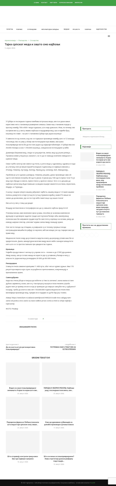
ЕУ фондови (31, 29)
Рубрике (19, 29)
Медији (66, 29)
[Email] (105, 36)
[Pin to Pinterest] (51, 319)
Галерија (88, 29)
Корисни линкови (65, 2)
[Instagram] (101, 36)
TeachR (92, 483)
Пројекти (76, 29)
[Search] (110, 29)
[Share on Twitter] (49, 319)
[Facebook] (96, 36)
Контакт (44, 2)
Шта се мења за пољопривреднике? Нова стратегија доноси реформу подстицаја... (59, 459)
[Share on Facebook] (47, 319)
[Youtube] (103, 36)
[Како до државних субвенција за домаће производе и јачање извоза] (59, 408)
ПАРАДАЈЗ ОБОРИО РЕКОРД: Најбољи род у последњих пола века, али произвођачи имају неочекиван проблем (103, 179)
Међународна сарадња (50, 29)
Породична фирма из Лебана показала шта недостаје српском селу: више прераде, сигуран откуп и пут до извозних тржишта (103, 205)
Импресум (78, 2)
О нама (36, 2)
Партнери (53, 2)
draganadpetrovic (28, 327)
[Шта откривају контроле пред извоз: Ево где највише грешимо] (23, 442)
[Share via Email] (53, 319)
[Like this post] (44, 319)
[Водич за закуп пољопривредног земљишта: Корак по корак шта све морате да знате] (23, 373)
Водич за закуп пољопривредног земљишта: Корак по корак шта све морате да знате (103, 157)
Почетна (9, 29)
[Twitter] (98, 36)
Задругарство (101, 29)
